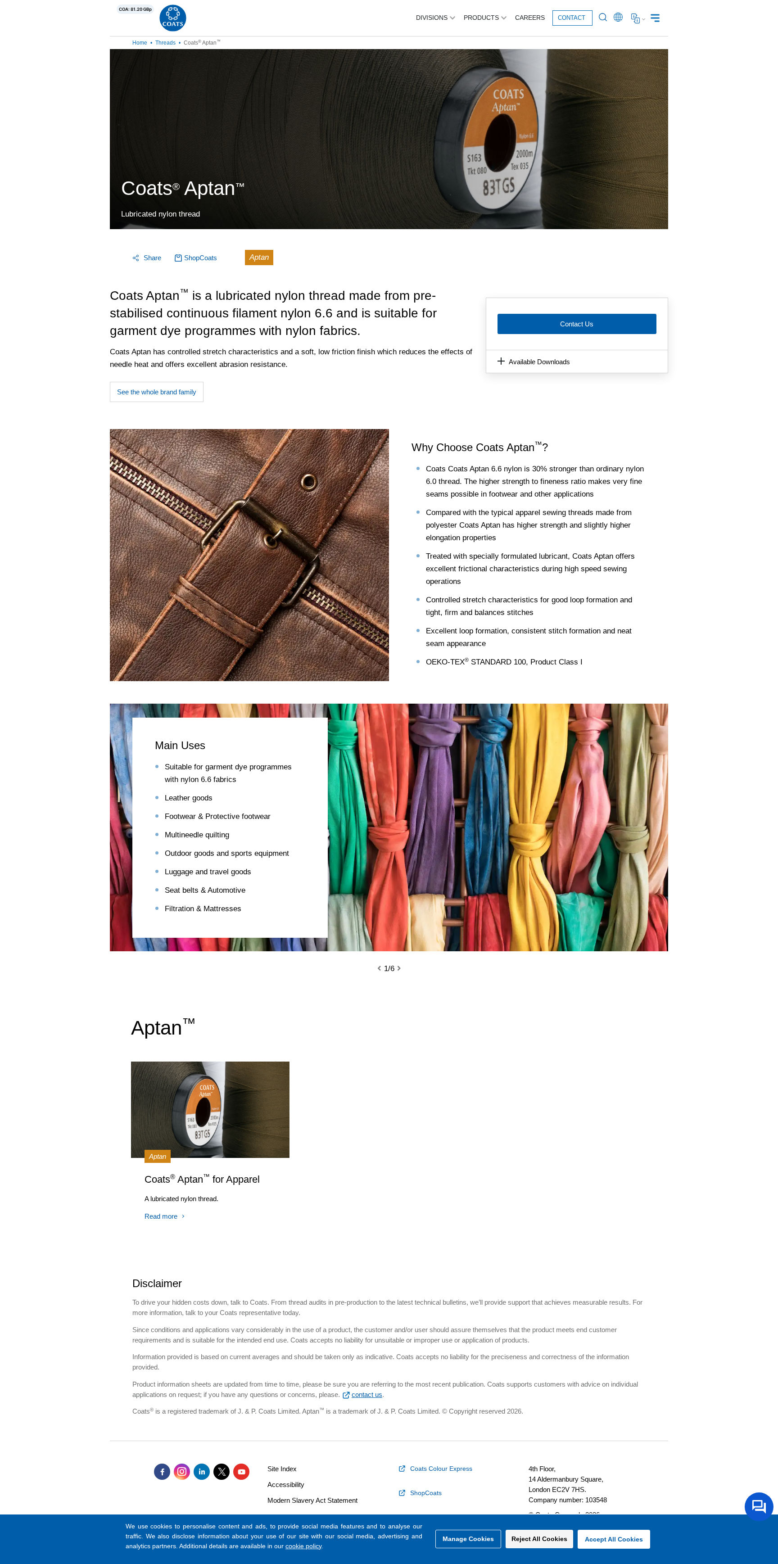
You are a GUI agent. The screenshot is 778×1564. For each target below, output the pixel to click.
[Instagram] (182, 1472)
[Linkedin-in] (202, 1472)
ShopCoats (200, 258)
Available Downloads (539, 362)
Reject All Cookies (539, 1538)
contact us (367, 1394)
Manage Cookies (468, 1538)
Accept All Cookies (614, 1539)
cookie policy (303, 1546)
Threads (165, 43)
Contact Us (576, 324)
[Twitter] (221, 1472)
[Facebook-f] (162, 1472)
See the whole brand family (156, 392)
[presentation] (384, 969)
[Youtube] (241, 1472)
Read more (161, 1216)
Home (139, 43)
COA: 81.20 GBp (135, 9)
